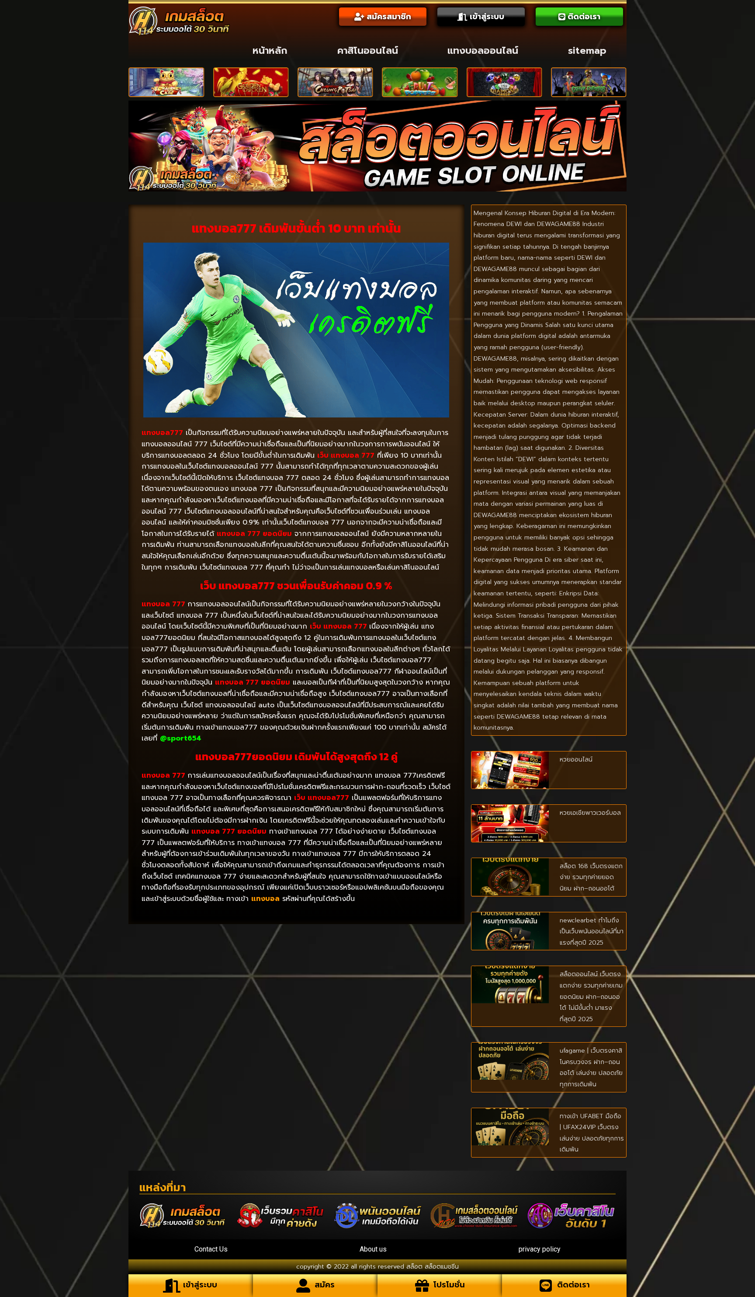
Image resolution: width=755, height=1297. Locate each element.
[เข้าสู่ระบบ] (172, 1286)
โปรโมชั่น (449, 1285)
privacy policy (540, 1249)
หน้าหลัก (270, 50)
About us (373, 1249)
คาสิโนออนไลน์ (367, 50)
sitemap (587, 50)
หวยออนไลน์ (576, 759)
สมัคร (325, 1285)
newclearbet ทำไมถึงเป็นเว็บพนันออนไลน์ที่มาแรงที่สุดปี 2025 (591, 931)
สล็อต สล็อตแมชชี (430, 1266)
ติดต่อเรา (573, 1285)
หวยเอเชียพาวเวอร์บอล (590, 812)
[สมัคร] (303, 1286)
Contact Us (211, 1249)
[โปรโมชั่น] (422, 1286)
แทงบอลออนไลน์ (482, 50)
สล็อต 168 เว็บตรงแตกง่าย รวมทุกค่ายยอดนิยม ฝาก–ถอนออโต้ (591, 877)
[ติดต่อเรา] (546, 1286)
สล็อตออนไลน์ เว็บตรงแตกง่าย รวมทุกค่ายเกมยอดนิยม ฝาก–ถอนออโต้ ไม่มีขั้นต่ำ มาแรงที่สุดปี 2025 (591, 996)
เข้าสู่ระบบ (200, 1285)
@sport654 (180, 738)
